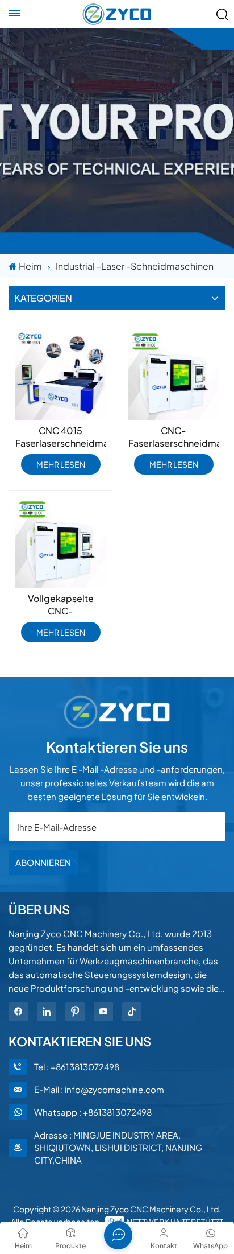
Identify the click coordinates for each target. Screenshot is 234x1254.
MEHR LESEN (60, 464)
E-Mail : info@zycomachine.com (99, 1089)
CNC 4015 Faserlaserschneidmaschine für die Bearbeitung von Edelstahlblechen (60, 436)
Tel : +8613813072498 (76, 1066)
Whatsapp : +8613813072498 (93, 1112)
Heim (30, 266)
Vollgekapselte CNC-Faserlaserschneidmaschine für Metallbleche (60, 604)
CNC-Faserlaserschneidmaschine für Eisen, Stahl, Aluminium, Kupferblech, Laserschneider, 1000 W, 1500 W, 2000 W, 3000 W (173, 436)
